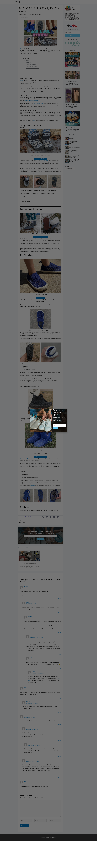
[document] (48, 420)
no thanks (54, 430)
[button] (66, 409)
